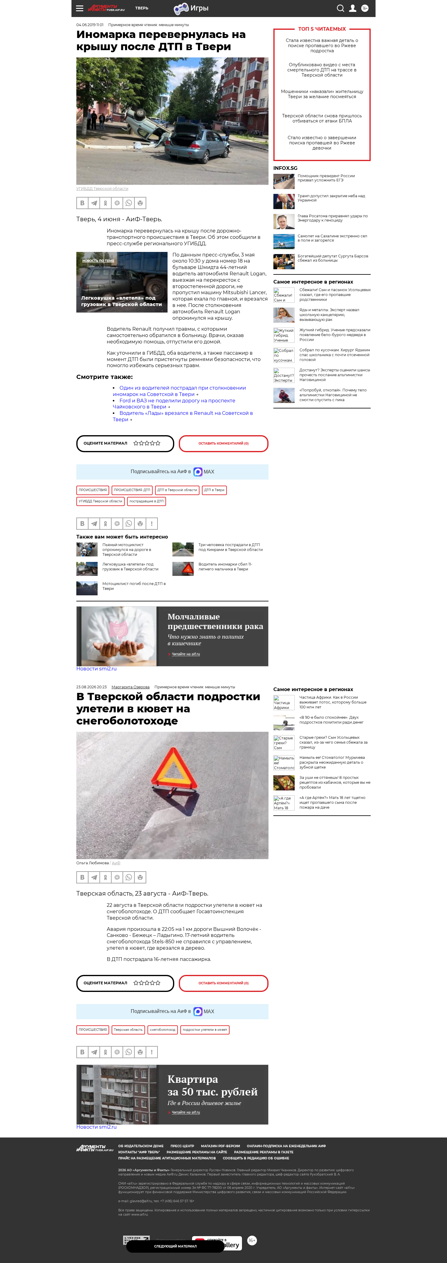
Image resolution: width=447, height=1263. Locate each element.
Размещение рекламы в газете (263, 1152)
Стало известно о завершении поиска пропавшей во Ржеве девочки (322, 143)
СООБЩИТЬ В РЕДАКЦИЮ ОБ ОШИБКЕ (256, 1158)
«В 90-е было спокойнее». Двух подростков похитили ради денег (332, 719)
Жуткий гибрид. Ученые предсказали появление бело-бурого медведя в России (335, 335)
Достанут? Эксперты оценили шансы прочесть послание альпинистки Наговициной (335, 375)
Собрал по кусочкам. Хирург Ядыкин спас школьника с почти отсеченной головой (335, 355)
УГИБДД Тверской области (102, 188)
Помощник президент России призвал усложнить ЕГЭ (326, 178)
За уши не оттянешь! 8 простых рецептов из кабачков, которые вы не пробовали (335, 782)
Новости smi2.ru (96, 669)
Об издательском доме (141, 1146)
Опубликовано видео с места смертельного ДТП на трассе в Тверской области (322, 70)
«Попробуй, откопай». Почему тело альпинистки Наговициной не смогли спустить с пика (333, 395)
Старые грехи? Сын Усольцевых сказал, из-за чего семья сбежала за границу (334, 742)
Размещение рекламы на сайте (197, 1152)
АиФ (116, 863)
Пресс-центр (182, 1146)
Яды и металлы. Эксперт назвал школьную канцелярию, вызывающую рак (329, 315)
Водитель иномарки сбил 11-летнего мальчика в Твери (225, 566)
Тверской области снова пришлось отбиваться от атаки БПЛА (322, 118)
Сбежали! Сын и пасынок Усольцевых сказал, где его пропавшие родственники (335, 294)
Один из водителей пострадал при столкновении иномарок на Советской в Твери (179, 391)
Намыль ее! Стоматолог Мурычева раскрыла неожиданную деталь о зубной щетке (332, 762)
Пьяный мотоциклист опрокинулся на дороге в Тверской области (126, 549)
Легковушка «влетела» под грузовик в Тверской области (130, 566)
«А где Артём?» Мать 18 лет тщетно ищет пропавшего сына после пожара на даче (333, 802)
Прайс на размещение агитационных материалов (167, 1158)
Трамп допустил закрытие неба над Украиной (331, 198)
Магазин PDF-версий (220, 1146)
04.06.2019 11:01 (89, 24)
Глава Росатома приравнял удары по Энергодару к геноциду (333, 218)
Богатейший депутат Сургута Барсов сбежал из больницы (333, 258)
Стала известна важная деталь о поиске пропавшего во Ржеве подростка (322, 45)
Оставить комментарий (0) (224, 444)
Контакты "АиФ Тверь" (139, 1152)
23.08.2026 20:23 (91, 687)
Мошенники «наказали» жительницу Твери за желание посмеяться (322, 94)
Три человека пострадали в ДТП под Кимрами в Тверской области (231, 547)
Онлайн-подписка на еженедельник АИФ (286, 1146)
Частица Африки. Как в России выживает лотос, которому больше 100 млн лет (333, 702)
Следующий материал (175, 1246)
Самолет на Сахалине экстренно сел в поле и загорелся (332, 238)
